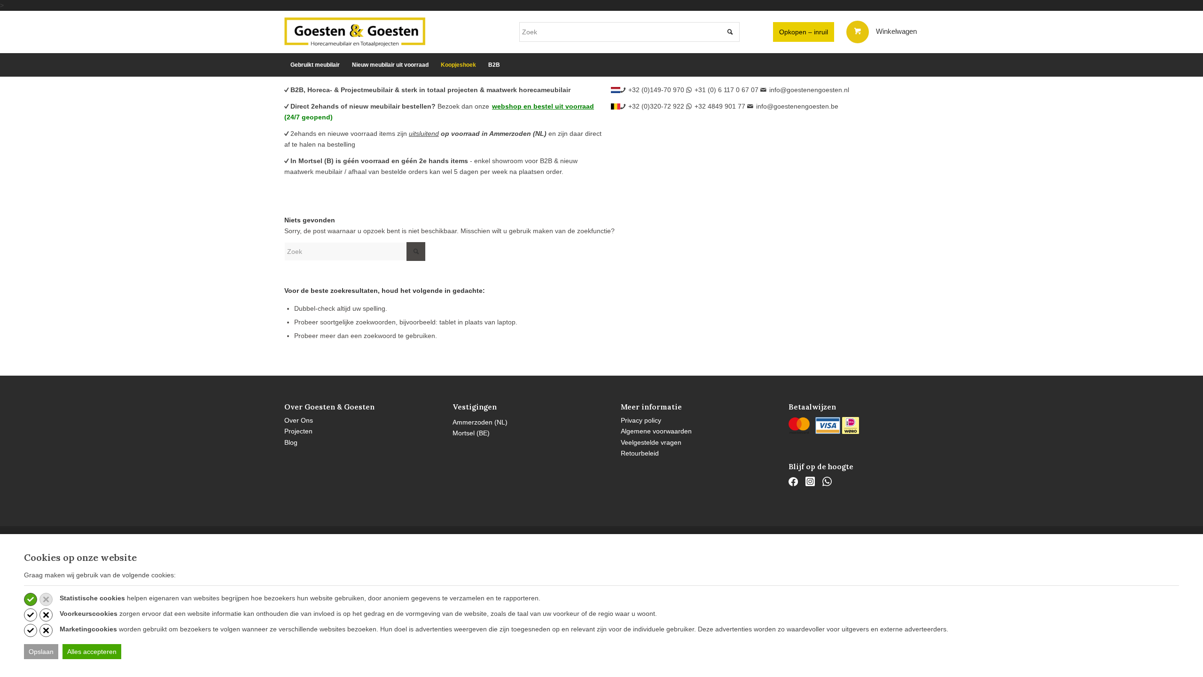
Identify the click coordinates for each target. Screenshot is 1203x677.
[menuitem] (315, 65)
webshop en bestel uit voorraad (543, 106)
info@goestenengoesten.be (797, 106)
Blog (290, 442)
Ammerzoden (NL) (480, 422)
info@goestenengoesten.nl (809, 90)
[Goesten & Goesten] (354, 32)
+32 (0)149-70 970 (656, 90)
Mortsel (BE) (471, 433)
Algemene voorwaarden (656, 431)
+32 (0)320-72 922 (656, 106)
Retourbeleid (640, 453)
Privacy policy (641, 420)
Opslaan (41, 651)
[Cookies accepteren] (30, 599)
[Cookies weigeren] (46, 599)
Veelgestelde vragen (651, 442)
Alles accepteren (92, 651)
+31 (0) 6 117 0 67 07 (726, 90)
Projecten (298, 431)
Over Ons (298, 420)
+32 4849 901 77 (720, 106)
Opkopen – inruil (803, 32)
